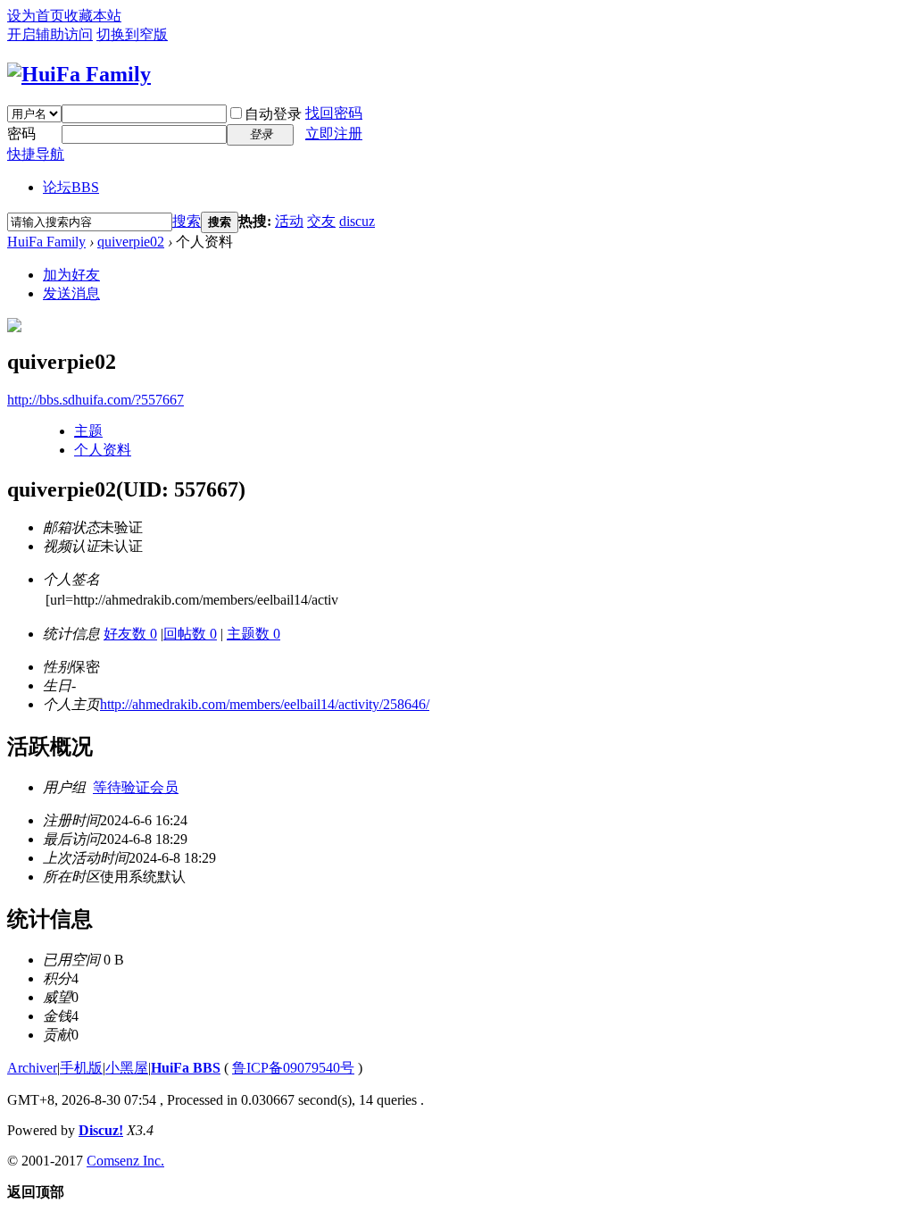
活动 (289, 221)
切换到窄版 (132, 34)
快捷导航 (35, 154)
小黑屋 (126, 1067)
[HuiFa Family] (79, 74)
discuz (357, 221)
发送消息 (71, 293)
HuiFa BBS (185, 1067)
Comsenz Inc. (125, 1160)
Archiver (32, 1067)
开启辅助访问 (50, 34)
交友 (321, 221)
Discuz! (101, 1130)
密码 (21, 133)
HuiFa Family (46, 241)
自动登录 (273, 113)
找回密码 (333, 113)
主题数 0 (253, 633)
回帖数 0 (190, 633)
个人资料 (102, 449)
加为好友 (71, 274)
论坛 (71, 187)
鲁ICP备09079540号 (293, 1067)
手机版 (81, 1067)
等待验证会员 (136, 787)
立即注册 (333, 133)
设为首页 (35, 15)
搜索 (186, 221)
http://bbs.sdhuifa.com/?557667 (95, 399)
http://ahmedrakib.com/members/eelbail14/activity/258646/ (264, 704)
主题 (88, 431)
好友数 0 (130, 633)
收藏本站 (92, 15)
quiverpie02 (130, 241)
